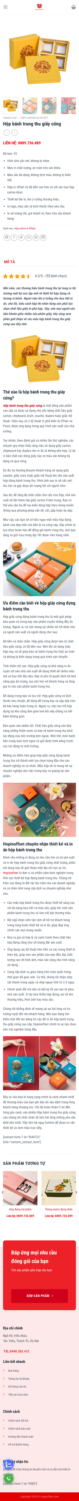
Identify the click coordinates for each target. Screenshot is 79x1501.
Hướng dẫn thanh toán (20, 1436)
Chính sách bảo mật (19, 1428)
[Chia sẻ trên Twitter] (21, 237)
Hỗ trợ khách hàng (18, 1444)
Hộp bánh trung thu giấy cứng (22, 406)
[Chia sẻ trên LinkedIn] (43, 237)
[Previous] (9, 58)
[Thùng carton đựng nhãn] (59, 1188)
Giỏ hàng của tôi (17, 1386)
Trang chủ (10, 117)
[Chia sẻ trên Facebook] (14, 237)
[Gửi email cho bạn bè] (28, 237)
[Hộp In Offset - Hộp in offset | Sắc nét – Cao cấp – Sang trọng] (39, 7)
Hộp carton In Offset (34, 117)
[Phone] (9, 1478)
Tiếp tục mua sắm (18, 1394)
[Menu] (5, 7)
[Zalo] (9, 1464)
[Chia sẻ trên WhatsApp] (6, 237)
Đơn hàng (13, 1371)
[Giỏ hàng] (73, 7)
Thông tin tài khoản (19, 1379)
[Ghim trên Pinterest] (36, 237)
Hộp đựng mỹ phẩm (20, 1209)
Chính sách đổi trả (18, 1420)
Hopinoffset (10, 873)
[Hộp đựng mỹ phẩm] (20, 1188)
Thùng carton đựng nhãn (59, 1209)
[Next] (69, 58)
